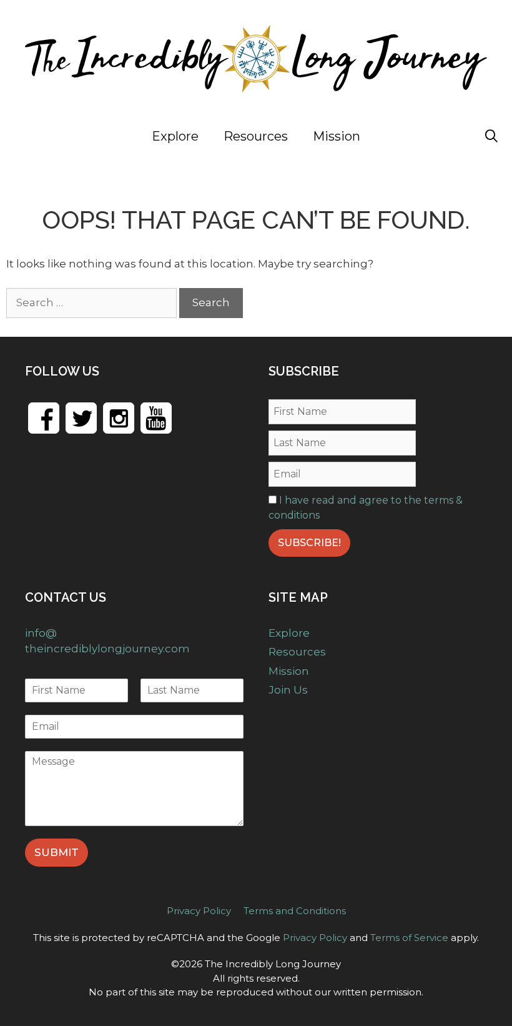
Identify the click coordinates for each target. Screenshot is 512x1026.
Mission (336, 136)
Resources (256, 136)
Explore (175, 136)
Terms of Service (409, 938)
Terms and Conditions (295, 911)
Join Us (430, 136)
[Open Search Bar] (491, 136)
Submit (56, 852)
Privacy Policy (199, 911)
